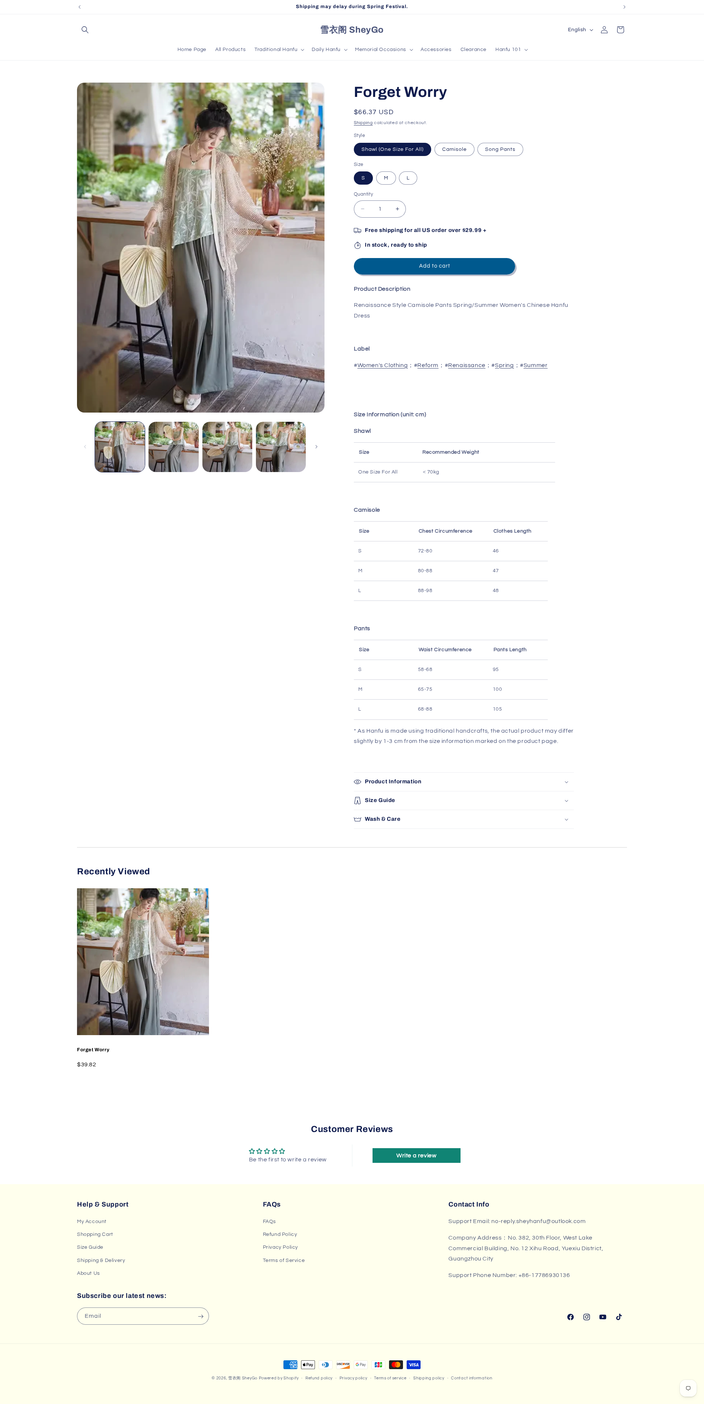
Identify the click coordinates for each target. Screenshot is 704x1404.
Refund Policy (280, 1234)
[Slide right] (316, 447)
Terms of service (390, 1378)
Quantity (363, 194)
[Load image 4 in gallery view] (281, 447)
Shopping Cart (95, 1234)
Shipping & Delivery (101, 1260)
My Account (92, 1221)
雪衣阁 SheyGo (242, 1378)
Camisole (454, 149)
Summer (536, 365)
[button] (85, 30)
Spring (504, 365)
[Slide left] (85, 447)
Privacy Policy (280, 1247)
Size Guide (90, 1247)
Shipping (363, 122)
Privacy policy (353, 1378)
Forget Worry (93, 1049)
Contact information (471, 1378)
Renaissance (466, 365)
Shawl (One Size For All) (392, 149)
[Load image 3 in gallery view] (227, 447)
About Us (88, 1273)
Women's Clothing (383, 365)
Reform (428, 365)
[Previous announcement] (80, 7)
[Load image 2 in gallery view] (173, 447)
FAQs (269, 1221)
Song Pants (500, 149)
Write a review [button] (416, 1155)
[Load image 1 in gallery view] (120, 447)
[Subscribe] (200, 1316)
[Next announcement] (624, 7)
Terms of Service (284, 1260)
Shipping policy (428, 1378)
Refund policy (319, 1378)
